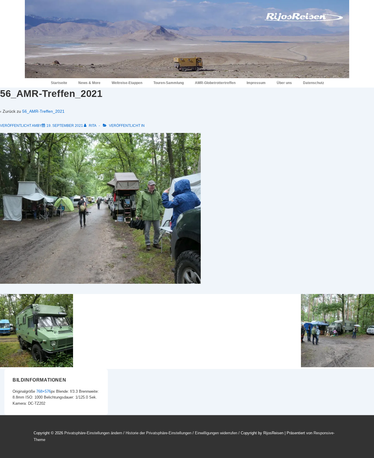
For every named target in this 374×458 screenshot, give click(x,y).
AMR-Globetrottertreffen (215, 83)
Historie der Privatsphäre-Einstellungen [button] (158, 433)
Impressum (256, 83)
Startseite (59, 83)
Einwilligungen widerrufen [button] (216, 433)
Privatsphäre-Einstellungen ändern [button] (93, 433)
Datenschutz (313, 83)
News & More (89, 83)
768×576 (43, 391)
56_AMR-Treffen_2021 (43, 111)
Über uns (284, 83)
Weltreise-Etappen (127, 83)
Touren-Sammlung (168, 83)
